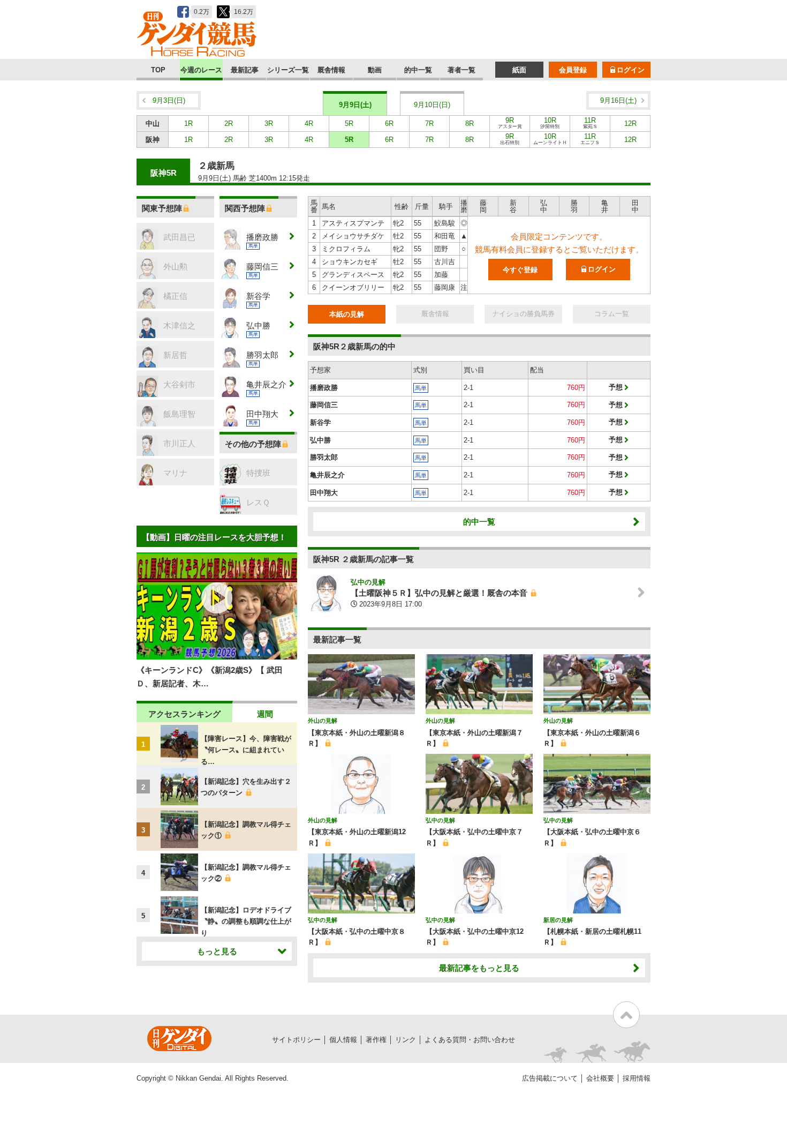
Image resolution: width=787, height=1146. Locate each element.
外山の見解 (322, 720)
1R (188, 123)
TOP (158, 70)
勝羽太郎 (324, 457)
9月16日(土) (618, 100)
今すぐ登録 (520, 270)
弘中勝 (320, 440)
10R (549, 122)
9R (510, 122)
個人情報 (343, 1040)
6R (389, 123)
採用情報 (636, 1078)
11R (590, 122)
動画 (375, 70)
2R (228, 123)
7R (429, 123)
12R (630, 123)
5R (349, 123)
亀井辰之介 (327, 475)
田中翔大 (324, 493)
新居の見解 (558, 920)
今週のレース (201, 70)
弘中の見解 (368, 582)
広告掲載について (550, 1078)
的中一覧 (418, 70)
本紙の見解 (346, 314)
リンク (405, 1040)
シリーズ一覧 (288, 70)
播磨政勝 (324, 388)
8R (469, 123)
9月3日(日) (169, 100)
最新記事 (245, 70)
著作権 (376, 1040)
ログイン (631, 70)
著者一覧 (461, 70)
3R (268, 123)
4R (309, 123)
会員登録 (573, 70)
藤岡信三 (324, 405)
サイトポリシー (296, 1040)
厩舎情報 (331, 70)
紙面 (519, 70)
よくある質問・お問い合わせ (470, 1040)
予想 (616, 387)
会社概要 (600, 1078)
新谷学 (320, 422)
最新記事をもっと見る (479, 967)
